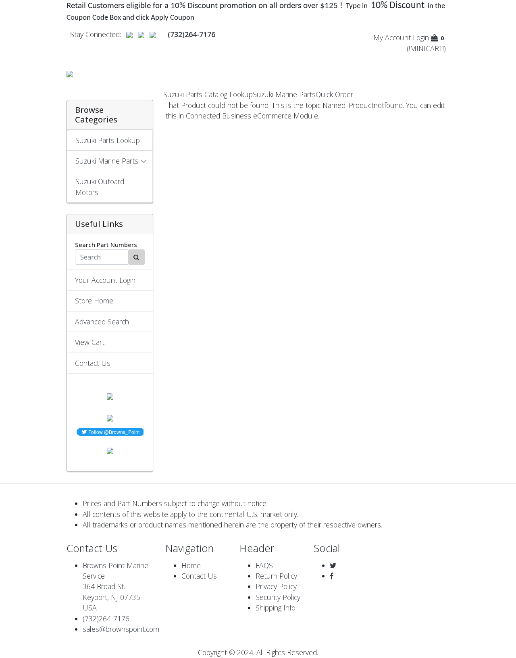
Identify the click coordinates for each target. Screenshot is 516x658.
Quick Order (334, 94)
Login (421, 37)
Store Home (94, 300)
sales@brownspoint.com (121, 629)
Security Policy (278, 597)
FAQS (264, 565)
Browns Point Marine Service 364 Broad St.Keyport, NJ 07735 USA (115, 586)
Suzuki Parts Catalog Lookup (208, 94)
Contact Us (92, 363)
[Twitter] (333, 565)
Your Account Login (105, 280)
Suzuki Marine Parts (284, 94)
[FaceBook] (332, 576)
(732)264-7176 (106, 618)
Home (191, 565)
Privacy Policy (276, 586)
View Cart (89, 342)
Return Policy (276, 576)
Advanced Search (102, 321)
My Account (392, 37)
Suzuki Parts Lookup (107, 140)
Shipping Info (275, 607)
